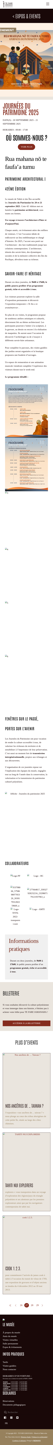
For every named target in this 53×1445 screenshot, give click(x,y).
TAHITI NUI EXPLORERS (19, 1185)
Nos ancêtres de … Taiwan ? (24, 1105)
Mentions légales (26, 1437)
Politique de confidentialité (39, 1437)
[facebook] (5, 1417)
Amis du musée (10, 1336)
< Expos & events (26, 16)
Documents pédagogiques (14, 1404)
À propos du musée (11, 1332)
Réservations (8, 1401)
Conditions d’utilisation (19, 1441)
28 (32, 1305)
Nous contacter (9, 1369)
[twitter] (17, 1417)
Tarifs (5, 1362)
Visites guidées (9, 1366)
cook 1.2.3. (13, 1268)
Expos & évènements (12, 1347)
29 (37, 1305)
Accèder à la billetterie (26, 1023)
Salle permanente (10, 1343)
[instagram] (11, 1417)
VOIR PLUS (26, 147)
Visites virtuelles (10, 1340)
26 (21, 1305)
